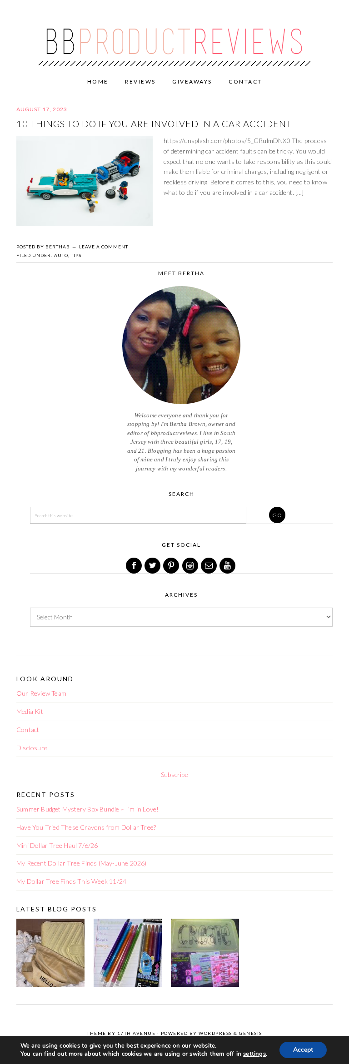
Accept (303, 1049)
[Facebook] (134, 565)
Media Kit (29, 711)
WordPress (215, 1033)
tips (76, 255)
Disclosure (31, 748)
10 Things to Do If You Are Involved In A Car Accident (154, 123)
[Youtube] (228, 565)
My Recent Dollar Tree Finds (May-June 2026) (81, 863)
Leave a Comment (103, 246)
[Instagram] (190, 565)
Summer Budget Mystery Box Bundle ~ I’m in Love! (87, 809)
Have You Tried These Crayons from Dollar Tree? (86, 827)
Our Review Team (41, 693)
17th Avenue (136, 1033)
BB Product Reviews (174, 35)
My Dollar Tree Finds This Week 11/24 (71, 881)
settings (254, 1054)
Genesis (250, 1033)
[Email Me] (209, 565)
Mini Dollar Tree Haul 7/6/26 (57, 845)
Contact (27, 729)
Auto (61, 255)
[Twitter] (153, 565)
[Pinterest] (171, 565)
